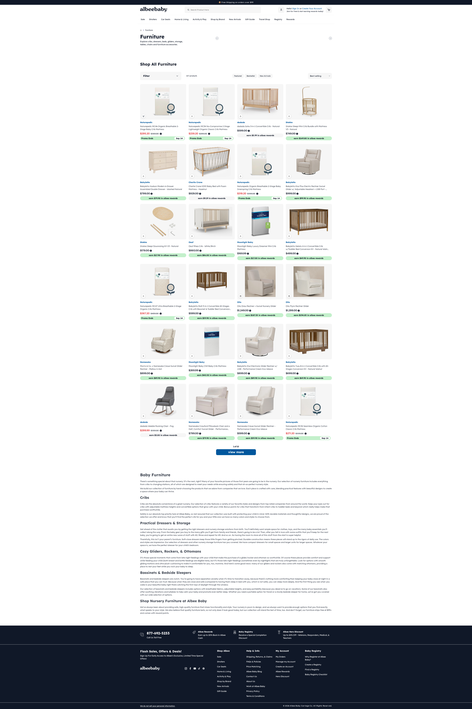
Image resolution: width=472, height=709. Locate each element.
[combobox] (223, 10)
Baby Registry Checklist (316, 674)
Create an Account (284, 666)
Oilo (239, 302)
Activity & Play (224, 676)
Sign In (295, 8)
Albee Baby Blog (254, 671)
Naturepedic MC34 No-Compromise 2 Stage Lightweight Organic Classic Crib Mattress (209, 127)
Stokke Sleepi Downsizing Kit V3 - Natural (159, 246)
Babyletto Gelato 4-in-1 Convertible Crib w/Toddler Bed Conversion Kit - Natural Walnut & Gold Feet (307, 248)
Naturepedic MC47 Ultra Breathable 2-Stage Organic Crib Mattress (160, 307)
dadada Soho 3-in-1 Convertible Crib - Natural (258, 126)
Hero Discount (282, 676)
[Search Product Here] (188, 10)
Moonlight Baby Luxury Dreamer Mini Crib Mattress (256, 247)
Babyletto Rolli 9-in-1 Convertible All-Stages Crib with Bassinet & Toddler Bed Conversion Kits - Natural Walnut (209, 308)
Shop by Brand (224, 681)
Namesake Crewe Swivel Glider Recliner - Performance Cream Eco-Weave (256, 427)
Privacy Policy (252, 691)
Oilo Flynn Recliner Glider (297, 306)
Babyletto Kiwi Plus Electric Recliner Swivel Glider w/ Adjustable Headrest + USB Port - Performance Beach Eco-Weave (306, 188)
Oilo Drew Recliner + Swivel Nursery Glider (256, 306)
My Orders (280, 656)
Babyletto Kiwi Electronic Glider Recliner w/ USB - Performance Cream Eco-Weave (257, 367)
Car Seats (221, 666)
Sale (219, 656)
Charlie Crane (195, 182)
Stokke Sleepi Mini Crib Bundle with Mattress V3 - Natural (306, 127)
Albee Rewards (283, 671)
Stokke (289, 122)
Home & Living (224, 671)
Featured (238, 76)
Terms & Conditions (255, 696)
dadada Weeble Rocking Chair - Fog (157, 426)
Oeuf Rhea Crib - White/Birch (202, 246)
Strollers (221, 661)
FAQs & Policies (253, 661)
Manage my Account (285, 661)
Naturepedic (146, 122)
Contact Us (251, 676)
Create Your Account (312, 8)
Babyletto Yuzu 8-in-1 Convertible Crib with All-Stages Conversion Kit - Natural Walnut (307, 367)
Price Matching (253, 666)
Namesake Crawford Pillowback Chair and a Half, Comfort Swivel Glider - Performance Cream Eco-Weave (209, 427)
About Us (250, 681)
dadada (241, 122)
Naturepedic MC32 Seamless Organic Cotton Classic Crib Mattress (306, 427)
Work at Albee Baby (255, 686)
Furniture (149, 30)
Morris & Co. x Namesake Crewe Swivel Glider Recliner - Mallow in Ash (161, 367)
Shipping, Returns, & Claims (259, 656)
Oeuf (191, 242)
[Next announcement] (331, 2)
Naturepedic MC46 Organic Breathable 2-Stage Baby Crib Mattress (159, 127)
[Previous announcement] (141, 2)
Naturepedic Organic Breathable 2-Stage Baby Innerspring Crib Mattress (259, 187)
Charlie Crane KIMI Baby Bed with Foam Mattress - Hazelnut (207, 187)
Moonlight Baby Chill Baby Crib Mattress (207, 366)
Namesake (145, 362)
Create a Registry (313, 664)
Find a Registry (312, 669)
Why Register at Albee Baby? (315, 658)
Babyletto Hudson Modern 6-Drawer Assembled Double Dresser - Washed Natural (161, 187)
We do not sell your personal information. (157, 706)
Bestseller (251, 76)
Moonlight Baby (245, 242)
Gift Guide (222, 691)
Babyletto (145, 182)
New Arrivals (265, 76)
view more (236, 452)
